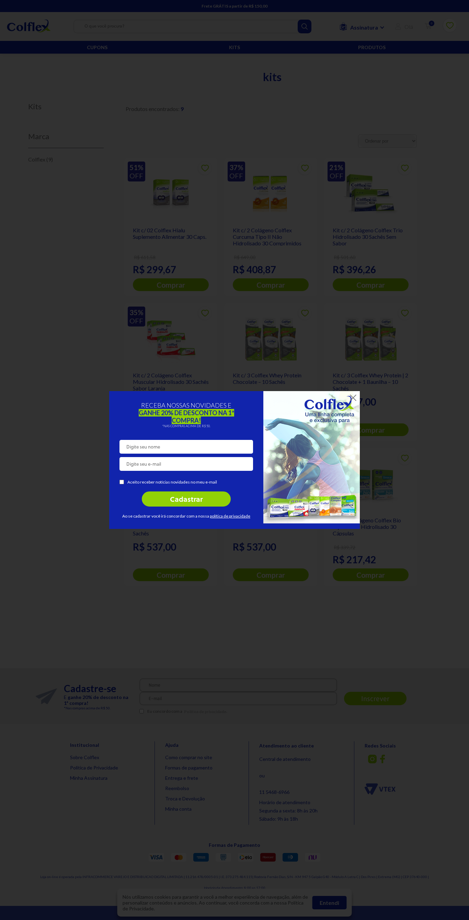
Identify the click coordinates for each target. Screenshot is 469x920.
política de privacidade (230, 516)
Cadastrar (186, 500)
